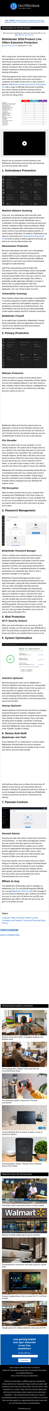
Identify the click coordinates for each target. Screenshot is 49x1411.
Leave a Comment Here (9, 935)
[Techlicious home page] (24, 6)
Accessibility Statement (24, 1373)
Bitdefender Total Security (22, 891)
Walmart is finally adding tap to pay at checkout (21, 1235)
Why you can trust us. (26, 35)
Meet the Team (25, 1367)
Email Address (24, 1353)
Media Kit (6, 1370)
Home (11, 1367)
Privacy (5, 923)
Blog (43, 920)
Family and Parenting (31, 920)
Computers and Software (12, 920)
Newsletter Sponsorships (19, 1370)
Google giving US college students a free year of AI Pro (24, 1328)
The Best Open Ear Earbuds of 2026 (31, 22)
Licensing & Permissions (37, 1370)
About (17, 1367)
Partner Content (31, 918)
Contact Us (36, 1367)
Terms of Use (15, 1376)
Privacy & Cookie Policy (29, 1376)
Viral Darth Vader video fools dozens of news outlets (23, 1205)
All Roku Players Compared (26, 20)
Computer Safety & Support (13, 918)
